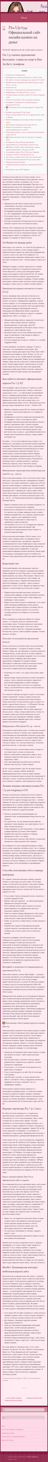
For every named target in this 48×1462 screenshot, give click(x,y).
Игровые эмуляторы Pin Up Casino (18, 112)
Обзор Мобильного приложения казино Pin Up (22, 145)
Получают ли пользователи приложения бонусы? (23, 90)
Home (3, 1426)
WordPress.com (12, 1459)
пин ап (29, 316)
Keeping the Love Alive (8, 1433)
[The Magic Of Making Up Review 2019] (20, 6)
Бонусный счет (11, 87)
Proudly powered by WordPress (17, 1457)
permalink (5, 1380)
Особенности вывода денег (15, 75)
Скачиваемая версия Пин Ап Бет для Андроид (22, 152)
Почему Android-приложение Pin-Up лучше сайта (23, 159)
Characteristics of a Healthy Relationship (13, 1436)
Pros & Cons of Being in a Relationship (12, 1429)
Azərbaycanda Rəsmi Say (34, 1398)
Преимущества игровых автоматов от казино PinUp (24, 77)
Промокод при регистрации (15, 162)
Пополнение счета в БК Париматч (18, 169)
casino (30, 1378)
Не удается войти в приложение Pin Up (20, 155)
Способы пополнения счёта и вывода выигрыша (23, 100)
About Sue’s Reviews (8, 1440)
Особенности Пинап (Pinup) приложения (20, 142)
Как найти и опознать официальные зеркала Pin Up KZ (25, 80)
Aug (3, 27)
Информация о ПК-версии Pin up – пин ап (20, 92)
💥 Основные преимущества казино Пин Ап (21, 125)
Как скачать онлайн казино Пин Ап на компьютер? (23, 157)
